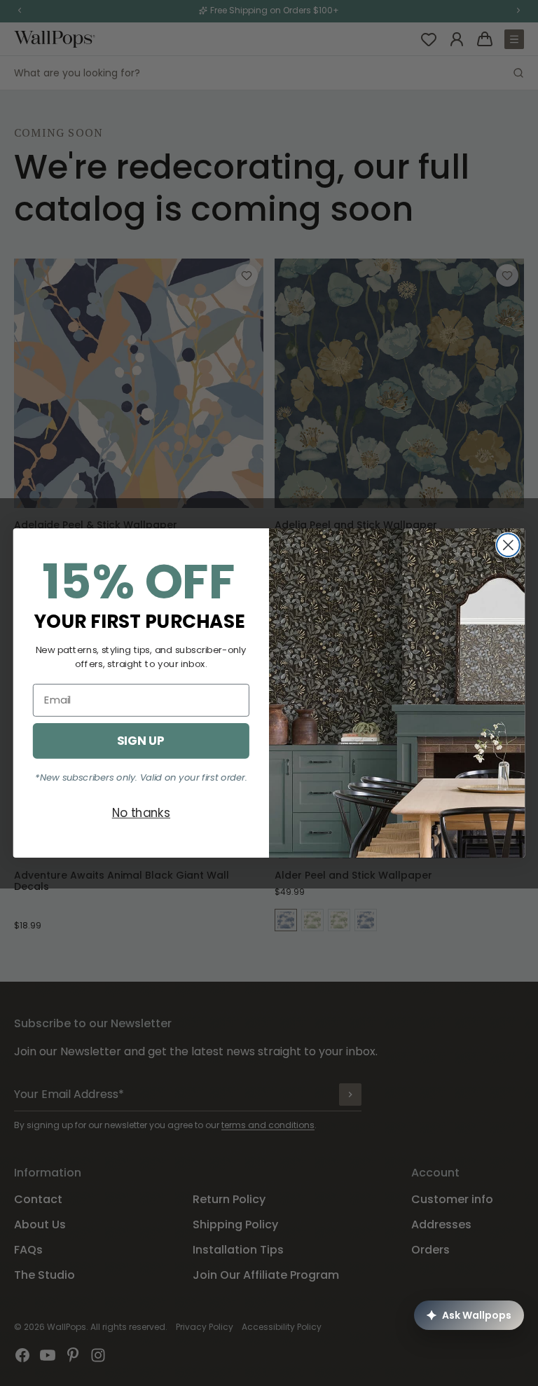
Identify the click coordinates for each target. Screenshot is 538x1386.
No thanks (141, 812)
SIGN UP (141, 740)
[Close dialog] (508, 544)
